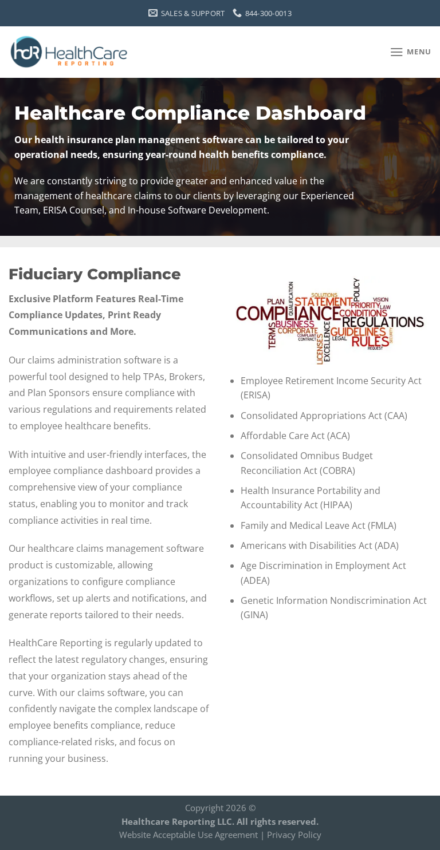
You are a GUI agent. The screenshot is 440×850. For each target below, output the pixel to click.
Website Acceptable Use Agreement (188, 834)
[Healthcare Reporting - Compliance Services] (70, 51)
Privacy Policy (294, 834)
